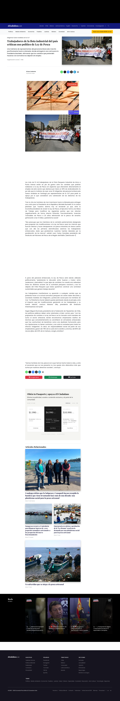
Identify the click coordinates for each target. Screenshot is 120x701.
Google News (34, 377)
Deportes (107, 681)
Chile (46, 26)
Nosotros (55, 690)
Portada (81, 660)
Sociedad (61, 31)
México (52, 26)
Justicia (46, 31)
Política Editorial (30, 663)
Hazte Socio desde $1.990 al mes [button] (102, 31)
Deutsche (75, 26)
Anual (75, 403)
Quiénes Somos (30, 660)
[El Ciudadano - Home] (15, 26)
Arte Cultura (71, 31)
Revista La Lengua (84, 673)
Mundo (41, 26)
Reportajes (82, 670)
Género (54, 31)
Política (10, 31)
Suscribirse (53, 428)
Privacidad (29, 670)
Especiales (71, 681)
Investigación (100, 26)
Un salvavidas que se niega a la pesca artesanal (44, 584)
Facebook (46, 660)
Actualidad (82, 663)
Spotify (45, 673)
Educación (85, 681)
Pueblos (39, 31)
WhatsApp (53, 377)
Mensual (68, 403)
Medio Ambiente (21, 31)
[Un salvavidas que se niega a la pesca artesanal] (53, 561)
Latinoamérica (60, 26)
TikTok (45, 670)
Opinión (83, 26)
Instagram (46, 663)
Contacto (28, 668)
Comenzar (35, 428)
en (110, 690)
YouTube (73, 377)
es (108, 690)
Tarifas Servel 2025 (87, 690)
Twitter (45, 665)
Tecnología (100, 681)
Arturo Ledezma (31, 71)
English (68, 26)
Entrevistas (90, 26)
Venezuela (64, 665)
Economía (31, 31)
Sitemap (95, 690)
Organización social (13, 60)
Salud (60, 681)
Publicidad (29, 665)
